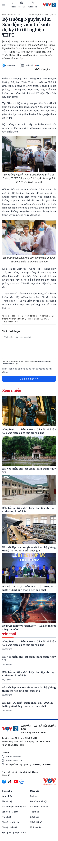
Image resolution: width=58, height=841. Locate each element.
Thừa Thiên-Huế (10, 321)
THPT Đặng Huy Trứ (37, 319)
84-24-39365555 (14, 756)
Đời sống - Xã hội (38, 801)
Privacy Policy (43, 361)
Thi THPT (16, 316)
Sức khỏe (34, 817)
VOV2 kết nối (36, 822)
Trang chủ (7, 791)
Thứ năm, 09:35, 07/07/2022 (42, 14)
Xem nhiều (7, 796)
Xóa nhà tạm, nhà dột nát (14, 806)
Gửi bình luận (27, 378)
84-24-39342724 (14, 760)
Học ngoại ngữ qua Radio (14, 832)
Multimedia (32, 7)
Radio (13, 7)
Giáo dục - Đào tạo (11, 14)
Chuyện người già (10, 822)
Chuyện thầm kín (10, 827)
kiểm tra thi (30, 316)
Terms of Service (8, 363)
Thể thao (34, 812)
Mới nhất (34, 791)
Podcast (21, 7)
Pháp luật (6, 817)
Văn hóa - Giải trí (10, 812)
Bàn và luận (7, 801)
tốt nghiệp (43, 316)
